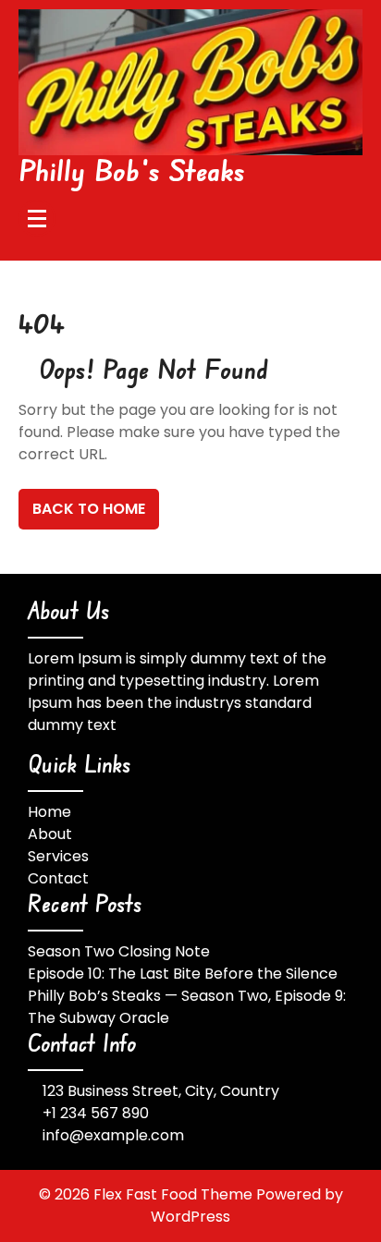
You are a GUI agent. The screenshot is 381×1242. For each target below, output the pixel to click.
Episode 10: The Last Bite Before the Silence (183, 973)
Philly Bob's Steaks (132, 170)
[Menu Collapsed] (36, 218)
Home (49, 811)
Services (58, 856)
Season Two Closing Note (119, 951)
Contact (58, 878)
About (50, 834)
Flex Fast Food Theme (174, 1194)
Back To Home (88, 508)
